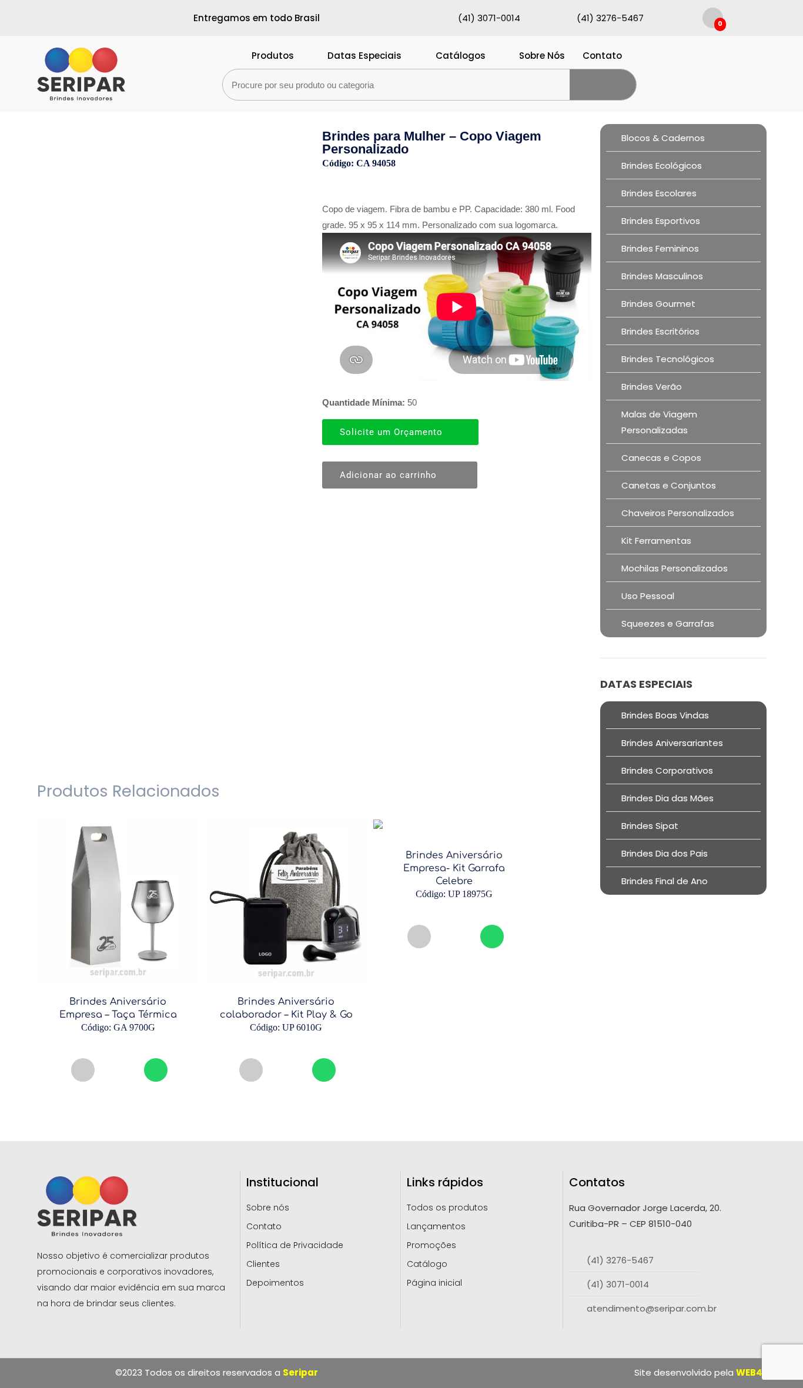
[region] (153, 1293)
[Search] (603, 84)
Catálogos (461, 55)
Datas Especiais (364, 55)
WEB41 (751, 1372)
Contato (602, 55)
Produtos (273, 55)
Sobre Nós (542, 55)
